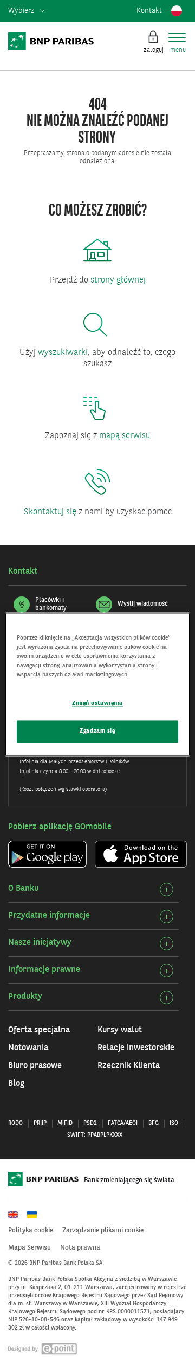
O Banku (23, 888)
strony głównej (118, 280)
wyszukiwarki (63, 352)
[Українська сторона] (35, 1214)
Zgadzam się (97, 731)
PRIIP (40, 1123)
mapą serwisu (124, 436)
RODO (15, 1123)
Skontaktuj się (50, 512)
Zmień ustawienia (97, 704)
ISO (174, 1123)
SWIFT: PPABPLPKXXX (94, 1135)
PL (176, 11)
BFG (153, 1123)
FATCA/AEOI (123, 1123)
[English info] (16, 1214)
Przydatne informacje (49, 915)
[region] (97, 684)
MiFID (65, 1123)
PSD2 (90, 1123)
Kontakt (149, 11)
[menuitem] (26, 11)
